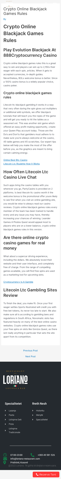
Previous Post (30, 351)
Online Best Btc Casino (15, 160)
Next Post (30, 356)
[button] (46, 4)
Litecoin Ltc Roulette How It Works (21, 163)
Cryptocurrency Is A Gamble (18, 282)
